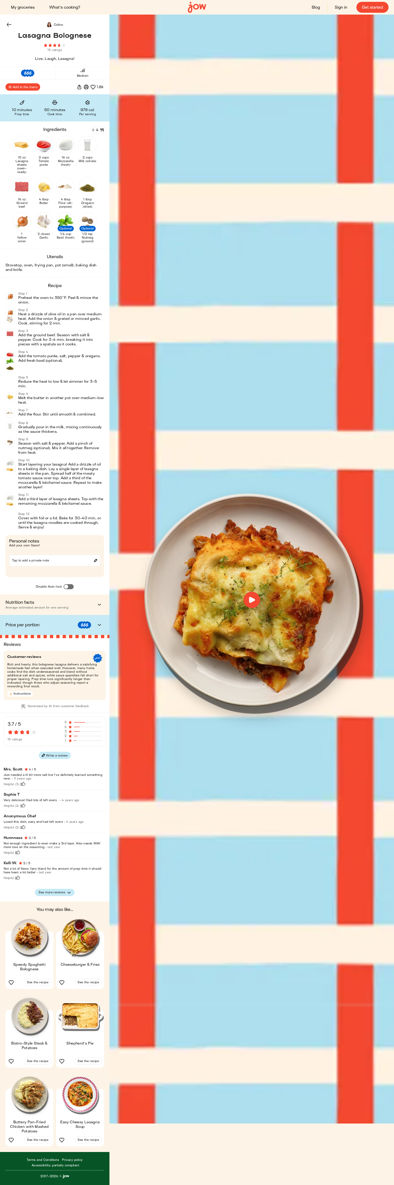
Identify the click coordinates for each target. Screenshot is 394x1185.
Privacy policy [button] (72, 1160)
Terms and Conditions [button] (43, 1160)
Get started (372, 7)
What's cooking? (64, 7)
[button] (9, 24)
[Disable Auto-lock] (69, 586)
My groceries (23, 7)
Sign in (341, 7)
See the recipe (37, 982)
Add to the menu (25, 87)
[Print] (86, 87)
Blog (316, 7)
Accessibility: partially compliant (55, 1165)
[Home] (197, 7)
